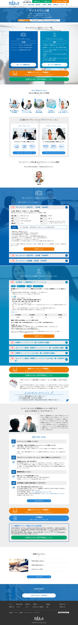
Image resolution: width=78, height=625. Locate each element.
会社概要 (10, 612)
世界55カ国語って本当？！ (38, 561)
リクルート (16, 612)
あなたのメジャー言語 (37, 569)
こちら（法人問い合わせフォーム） (54, 493)
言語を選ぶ (27, 604)
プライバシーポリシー (28, 612)
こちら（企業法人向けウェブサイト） (40, 491)
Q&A (47, 606)
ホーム (10, 604)
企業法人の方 (62, 604)
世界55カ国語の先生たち (38, 565)
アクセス (18, 606)
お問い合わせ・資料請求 (39, 595)
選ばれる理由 (19, 604)
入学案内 (35, 604)
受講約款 (21, 612)
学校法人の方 (62, 606)
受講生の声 (11, 606)
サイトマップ (36, 612)
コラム (26, 606)
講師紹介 (48, 604)
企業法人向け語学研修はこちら (39, 79)
